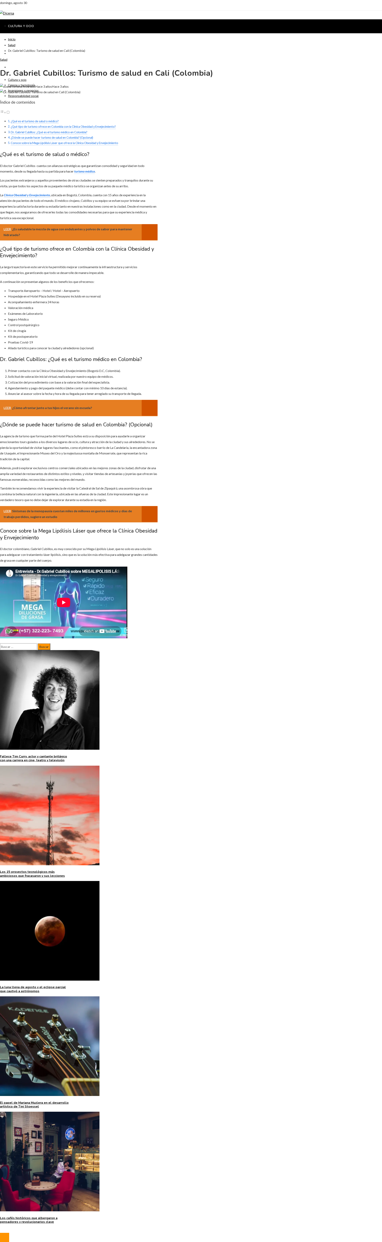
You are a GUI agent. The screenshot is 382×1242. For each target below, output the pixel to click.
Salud (3, 59)
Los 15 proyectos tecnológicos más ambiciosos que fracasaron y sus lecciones (32, 874)
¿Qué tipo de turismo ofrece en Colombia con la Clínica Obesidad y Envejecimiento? (63, 126)
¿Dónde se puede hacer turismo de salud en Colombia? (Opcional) (52, 137)
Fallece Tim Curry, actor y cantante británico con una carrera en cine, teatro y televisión (33, 758)
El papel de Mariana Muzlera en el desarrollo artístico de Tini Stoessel (34, 1105)
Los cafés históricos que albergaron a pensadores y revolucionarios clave (28, 1220)
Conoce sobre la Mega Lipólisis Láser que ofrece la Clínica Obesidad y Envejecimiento (64, 143)
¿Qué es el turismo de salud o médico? (35, 121)
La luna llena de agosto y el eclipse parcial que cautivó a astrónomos (33, 989)
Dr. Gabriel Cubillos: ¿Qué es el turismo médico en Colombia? (49, 132)
